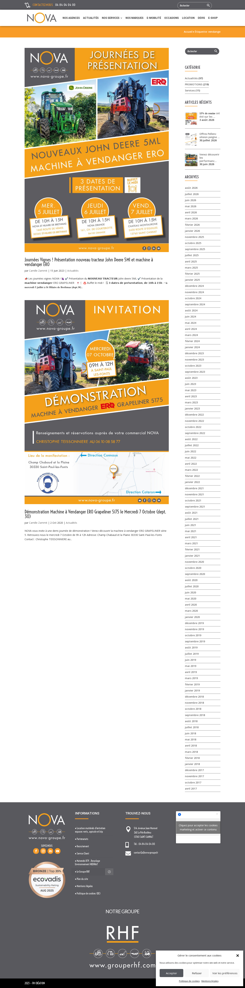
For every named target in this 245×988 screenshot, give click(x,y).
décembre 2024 (194, 286)
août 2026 (191, 187)
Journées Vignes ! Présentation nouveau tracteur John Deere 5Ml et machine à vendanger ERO (89, 262)
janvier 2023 (192, 408)
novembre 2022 (194, 421)
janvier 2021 (192, 555)
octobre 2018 (193, 708)
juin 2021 (190, 525)
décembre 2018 (194, 696)
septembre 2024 (195, 304)
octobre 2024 (193, 298)
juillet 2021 (192, 519)
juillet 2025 (192, 255)
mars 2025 (191, 267)
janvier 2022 (192, 482)
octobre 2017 (193, 782)
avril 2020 (191, 604)
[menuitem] (71, 18)
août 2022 (191, 439)
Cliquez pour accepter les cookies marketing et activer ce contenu (198, 827)
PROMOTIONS (193, 84)
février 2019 (192, 684)
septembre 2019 (195, 641)
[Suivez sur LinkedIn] (50, 851)
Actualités (73, 270)
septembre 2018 (195, 715)
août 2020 (191, 580)
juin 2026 (190, 200)
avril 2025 (191, 261)
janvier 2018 (192, 764)
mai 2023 (190, 390)
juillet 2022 (192, 445)
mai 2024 (190, 322)
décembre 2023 (194, 353)
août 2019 (191, 647)
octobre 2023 (193, 365)
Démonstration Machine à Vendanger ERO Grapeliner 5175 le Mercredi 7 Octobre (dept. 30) (95, 514)
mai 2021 (190, 531)
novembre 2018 (194, 702)
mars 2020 (191, 610)
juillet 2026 (192, 194)
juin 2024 (190, 316)
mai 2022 (190, 457)
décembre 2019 (194, 623)
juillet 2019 (192, 653)
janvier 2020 (192, 617)
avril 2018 (191, 745)
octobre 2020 (193, 568)
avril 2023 (191, 396)
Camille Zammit (38, 270)
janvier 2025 (192, 279)
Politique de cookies (189, 981)
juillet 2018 (192, 727)
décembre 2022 (194, 414)
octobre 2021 (193, 500)
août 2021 (191, 512)
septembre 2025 (195, 249)
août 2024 (191, 310)
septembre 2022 (195, 433)
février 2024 (192, 341)
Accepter (171, 973)
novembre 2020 (194, 561)
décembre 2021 (194, 488)
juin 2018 (190, 733)
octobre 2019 (193, 635)
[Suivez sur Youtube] (57, 851)
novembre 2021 (194, 494)
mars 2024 (191, 335)
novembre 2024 (194, 292)
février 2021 (192, 549)
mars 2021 (191, 543)
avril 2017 (191, 788)
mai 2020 (190, 598)
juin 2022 (190, 451)
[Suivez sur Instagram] (43, 851)
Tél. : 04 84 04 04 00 (144, 844)
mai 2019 (190, 666)
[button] (237, 955)
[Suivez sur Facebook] (36, 851)
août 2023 (191, 378)
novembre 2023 (194, 359)
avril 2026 (191, 212)
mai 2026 (190, 206)
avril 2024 (191, 329)
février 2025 (192, 273)
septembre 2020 (195, 574)
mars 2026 (191, 218)
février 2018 (192, 758)
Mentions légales (209, 981)
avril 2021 (191, 537)
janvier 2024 (192, 347)
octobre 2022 (193, 427)
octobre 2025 (193, 243)
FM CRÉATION (38, 983)
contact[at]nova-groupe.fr (146, 852)
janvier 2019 (192, 690)
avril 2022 (191, 463)
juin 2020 (190, 592)
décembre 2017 (194, 770)
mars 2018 (191, 752)
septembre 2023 (195, 371)
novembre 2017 (194, 776)
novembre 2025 (194, 237)
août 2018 (191, 721)
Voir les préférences (224, 973)
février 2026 (192, 224)
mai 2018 (190, 739)
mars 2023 (191, 402)
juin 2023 (190, 384)
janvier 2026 (192, 231)
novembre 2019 (194, 629)
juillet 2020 (192, 586)
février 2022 (192, 476)
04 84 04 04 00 (65, 5)
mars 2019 (191, 678)
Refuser (197, 973)
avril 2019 (191, 672)
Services (190, 90)
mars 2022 (191, 470)
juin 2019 (190, 660)
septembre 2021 (195, 506)
